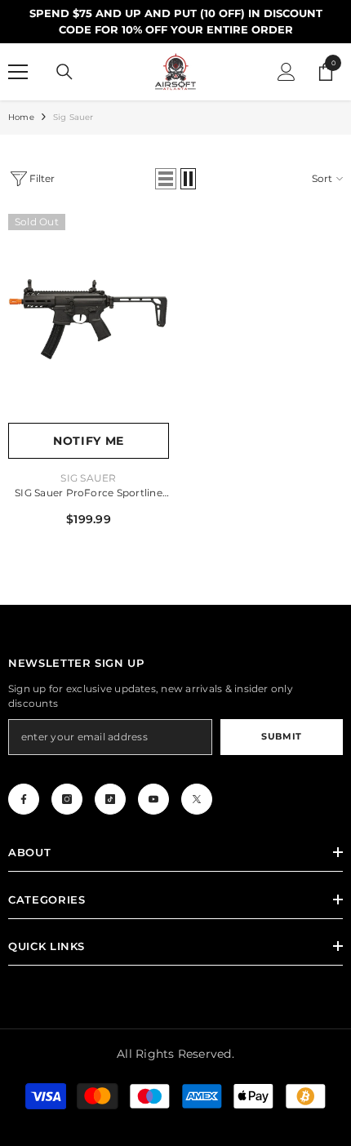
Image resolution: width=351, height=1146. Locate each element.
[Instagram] (66, 799)
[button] (165, 178)
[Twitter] (196, 799)
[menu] (18, 72)
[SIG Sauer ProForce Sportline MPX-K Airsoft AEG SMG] (88, 318)
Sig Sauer (73, 117)
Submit (281, 736)
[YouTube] (153, 799)
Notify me (88, 440)
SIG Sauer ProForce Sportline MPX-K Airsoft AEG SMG (88, 494)
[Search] (64, 72)
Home (21, 117)
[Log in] (286, 72)
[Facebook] (23, 799)
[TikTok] (110, 799)
